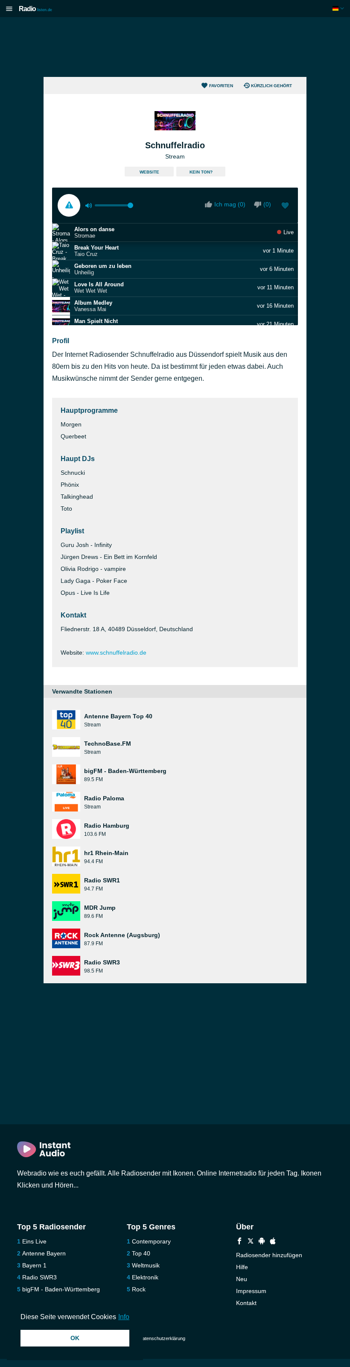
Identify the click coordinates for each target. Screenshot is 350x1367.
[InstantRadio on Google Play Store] (261, 1242)
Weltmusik (146, 1265)
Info (123, 1316)
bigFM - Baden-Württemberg (61, 1289)
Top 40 (141, 1253)
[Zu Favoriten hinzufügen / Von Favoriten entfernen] (285, 206)
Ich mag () (229, 204)
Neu (241, 1279)
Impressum (251, 1291)
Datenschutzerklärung (162, 1338)
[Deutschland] (339, 8)
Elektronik (145, 1277)
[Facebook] (239, 1242)
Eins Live (34, 1241)
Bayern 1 (34, 1265)
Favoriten (221, 85)
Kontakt (246, 1302)
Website (149, 172)
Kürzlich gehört (271, 85)
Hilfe (242, 1267)
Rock (139, 1289)
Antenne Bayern (44, 1253)
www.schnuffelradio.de (116, 652)
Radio (35, 8)
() (267, 204)
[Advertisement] (175, 47)
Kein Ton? (201, 172)
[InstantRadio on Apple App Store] (272, 1242)
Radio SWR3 (39, 1277)
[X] (250, 1242)
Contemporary (151, 1241)
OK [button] (74, 1338)
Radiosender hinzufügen (269, 1255)
